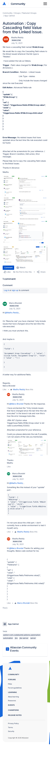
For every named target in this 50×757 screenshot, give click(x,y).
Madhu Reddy (17, 37)
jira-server (24, 638)
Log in (6, 290)
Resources (12, 701)
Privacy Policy (13, 723)
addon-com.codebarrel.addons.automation (21, 635)
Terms (10, 727)
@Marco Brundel (16, 404)
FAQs (10, 684)
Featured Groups (29, 13)
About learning (13, 697)
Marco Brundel (15, 303)
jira (16, 638)
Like (4, 389)
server (33, 638)
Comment (8, 267)
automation (8, 638)
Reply (5, 608)
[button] (25, 186)
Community (18, 4)
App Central (9, 15)
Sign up (15, 290)
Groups (17, 13)
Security (11, 731)
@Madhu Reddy (12, 312)
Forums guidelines (15, 688)
